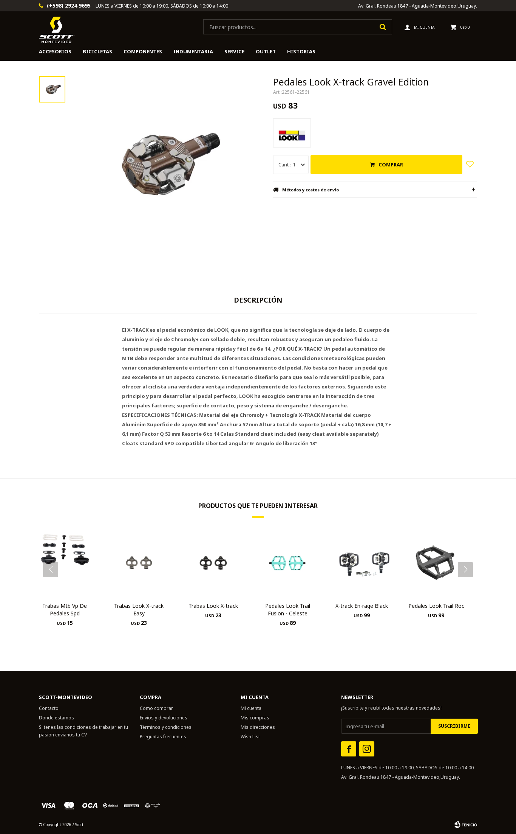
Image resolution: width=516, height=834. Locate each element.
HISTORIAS (301, 51)
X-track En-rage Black (361, 605)
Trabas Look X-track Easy (139, 609)
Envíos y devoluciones (163, 717)
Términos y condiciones (166, 727)
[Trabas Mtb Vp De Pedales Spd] (64, 563)
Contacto (49, 708)
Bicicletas (97, 51)
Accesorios (55, 51)
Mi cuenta (251, 708)
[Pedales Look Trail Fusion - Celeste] (287, 563)
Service (234, 51)
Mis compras (255, 717)
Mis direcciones (258, 727)
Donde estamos (56, 717)
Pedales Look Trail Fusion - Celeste (287, 609)
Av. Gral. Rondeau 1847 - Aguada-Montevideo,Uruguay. (417, 6)
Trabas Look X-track (213, 605)
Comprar (391, 164)
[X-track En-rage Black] (362, 563)
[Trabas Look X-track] (213, 563)
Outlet (266, 51)
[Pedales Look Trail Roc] (436, 563)
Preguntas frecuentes (163, 736)
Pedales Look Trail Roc (436, 605)
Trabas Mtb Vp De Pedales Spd (64, 609)
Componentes (143, 51)
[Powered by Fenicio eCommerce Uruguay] (465, 824)
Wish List (250, 736)
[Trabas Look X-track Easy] (139, 563)
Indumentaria (193, 51)
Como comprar (156, 708)
